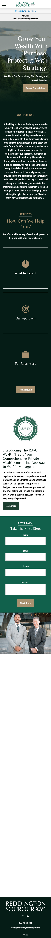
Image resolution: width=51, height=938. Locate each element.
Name (25, 535)
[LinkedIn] (27, 916)
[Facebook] (23, 916)
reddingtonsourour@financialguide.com (25, 927)
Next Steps (25, 603)
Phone (26, 566)
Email (25, 550)
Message (25, 582)
